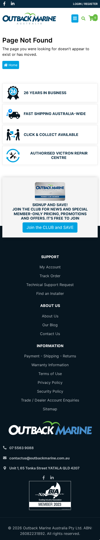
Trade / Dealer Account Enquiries (50, 400)
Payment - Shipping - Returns (50, 356)
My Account (50, 267)
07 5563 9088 (21, 448)
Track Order (50, 275)
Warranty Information (50, 364)
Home (12, 65)
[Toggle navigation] (74, 18)
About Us (50, 316)
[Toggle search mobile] (82, 18)
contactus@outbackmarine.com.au (39, 458)
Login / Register (85, 4)
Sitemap (50, 409)
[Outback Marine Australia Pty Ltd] (29, 18)
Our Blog (50, 325)
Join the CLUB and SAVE (50, 227)
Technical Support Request (50, 284)
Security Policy (50, 391)
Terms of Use (50, 373)
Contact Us (50, 333)
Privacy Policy (50, 382)
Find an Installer (50, 293)
